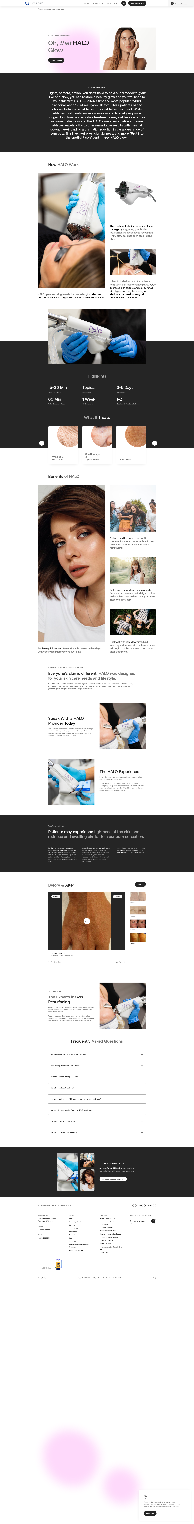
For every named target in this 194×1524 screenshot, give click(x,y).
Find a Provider (56, 60)
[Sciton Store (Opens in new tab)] (123, 3)
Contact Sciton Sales (108, 1231)
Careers (72, 1225)
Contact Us (73, 1241)
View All (140, 884)
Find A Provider (112, 3)
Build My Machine (137, 3)
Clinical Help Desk (106, 1240)
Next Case (118, 962)
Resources (73, 1231)
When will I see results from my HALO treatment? (72, 1110)
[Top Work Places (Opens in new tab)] (58, 1264)
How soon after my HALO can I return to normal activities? (76, 1099)
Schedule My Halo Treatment (113, 1179)
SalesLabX (118, 1277)
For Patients (73, 1228)
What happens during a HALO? (64, 1077)
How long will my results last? (63, 1121)
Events (86, 3)
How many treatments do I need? (65, 1065)
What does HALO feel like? (62, 1088)
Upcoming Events (75, 1222)
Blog (70, 1238)
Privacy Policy (42, 1277)
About (71, 1218)
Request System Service (109, 1237)
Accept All (150, 1513)
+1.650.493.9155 (44, 1238)
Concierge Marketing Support (111, 1234)
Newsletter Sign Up (76, 1250)
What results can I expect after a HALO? (68, 1054)
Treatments (42, 9)
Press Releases (75, 1235)
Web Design (109, 1277)
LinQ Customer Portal (108, 1218)
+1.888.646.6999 (44, 1229)
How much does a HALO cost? (64, 1132)
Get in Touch (138, 1221)
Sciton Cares (104, 1252)
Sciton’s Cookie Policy (172, 1506)
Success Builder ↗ (106, 1227)
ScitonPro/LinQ (98, 3)
